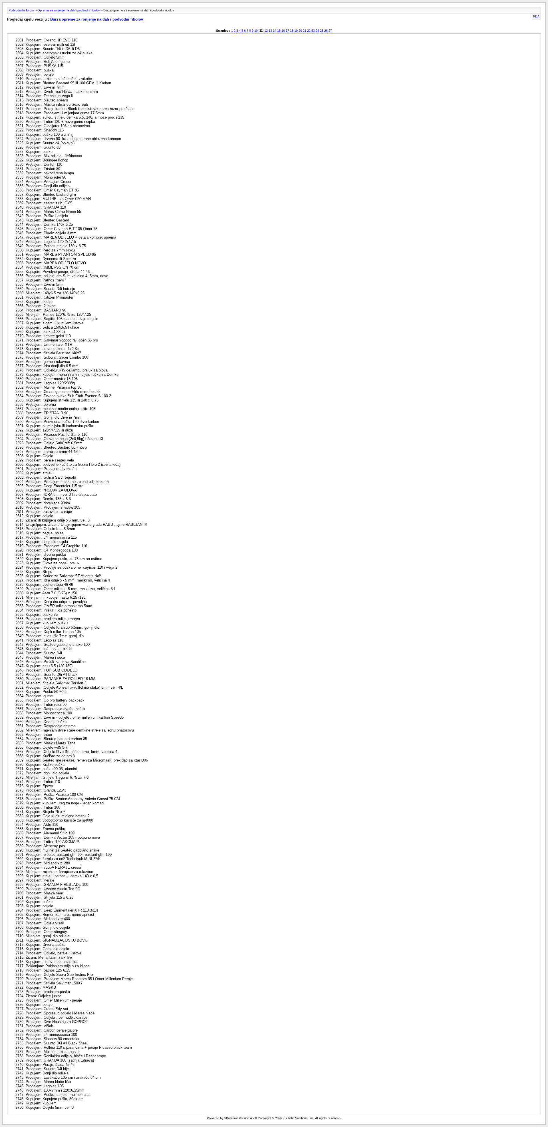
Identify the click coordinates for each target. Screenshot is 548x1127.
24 (317, 30)
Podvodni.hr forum (21, 10)
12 (266, 30)
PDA (536, 16)
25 (321, 30)
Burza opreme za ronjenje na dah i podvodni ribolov (96, 19)
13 (270, 30)
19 (296, 30)
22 (309, 30)
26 (326, 30)
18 (291, 30)
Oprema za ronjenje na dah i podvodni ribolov (68, 10)
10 (256, 30)
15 (279, 30)
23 (313, 30)
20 (300, 30)
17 (287, 30)
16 (283, 30)
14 (274, 30)
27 (330, 30)
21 (304, 30)
